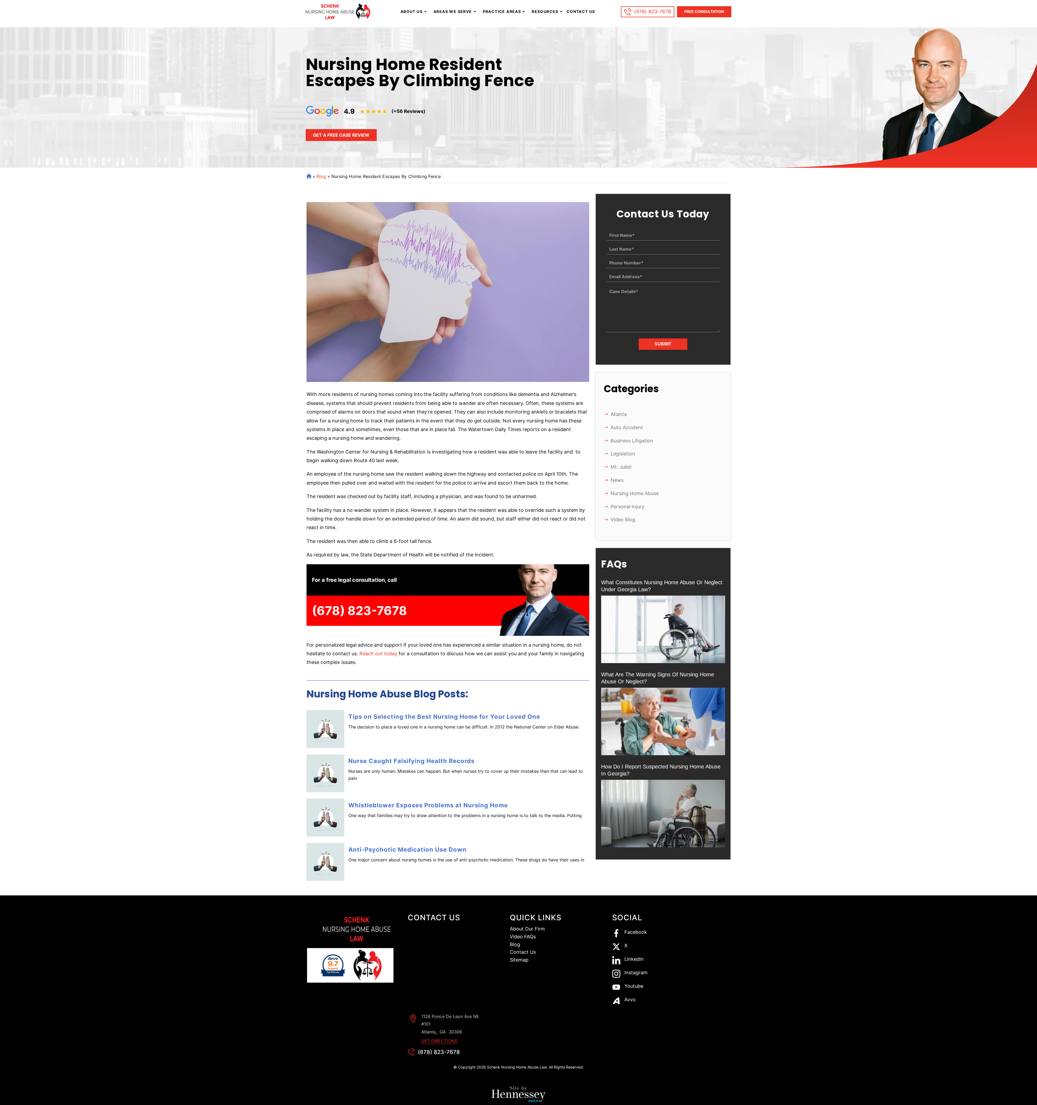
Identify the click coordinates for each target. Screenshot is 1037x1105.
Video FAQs (523, 936)
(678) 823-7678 (652, 11)
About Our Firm (527, 929)
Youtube (633, 986)
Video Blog (623, 519)
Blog (321, 176)
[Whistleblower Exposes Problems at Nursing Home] (325, 818)
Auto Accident (627, 427)
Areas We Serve (452, 11)
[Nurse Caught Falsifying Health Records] (325, 773)
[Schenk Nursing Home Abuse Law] (339, 12)
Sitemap (519, 960)
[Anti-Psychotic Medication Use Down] (325, 862)
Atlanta (619, 414)
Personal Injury (627, 506)
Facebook (635, 932)
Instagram (636, 972)
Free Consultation (704, 11)
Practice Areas (502, 11)
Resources (545, 11)
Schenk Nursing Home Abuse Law (517, 1067)
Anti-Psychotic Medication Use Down (407, 849)
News (617, 480)
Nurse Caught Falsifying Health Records (411, 760)
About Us (411, 11)
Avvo (630, 999)
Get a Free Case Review (341, 135)
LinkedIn (634, 959)
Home (308, 176)
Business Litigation (632, 441)
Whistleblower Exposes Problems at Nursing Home (428, 805)
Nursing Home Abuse (635, 493)
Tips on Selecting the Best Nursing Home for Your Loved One (444, 716)
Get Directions (439, 1041)
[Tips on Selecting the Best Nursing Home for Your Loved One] (325, 729)
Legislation (623, 453)
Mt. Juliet (621, 467)
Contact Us (581, 11)
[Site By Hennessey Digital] (518, 1095)
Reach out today (378, 653)
